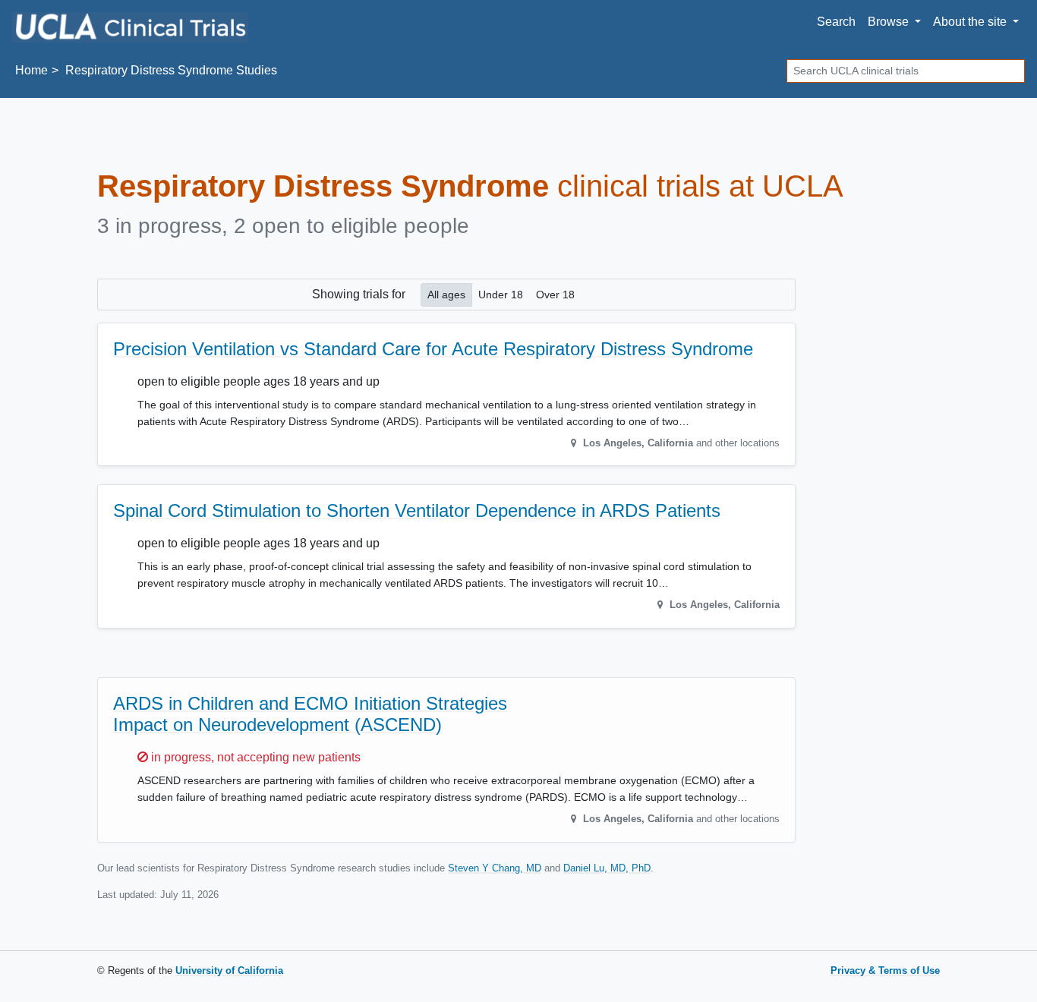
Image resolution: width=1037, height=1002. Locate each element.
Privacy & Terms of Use (885, 970)
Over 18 (555, 294)
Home (31, 70)
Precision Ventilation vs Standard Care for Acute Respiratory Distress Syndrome (433, 349)
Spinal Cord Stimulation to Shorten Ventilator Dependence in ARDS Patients (416, 510)
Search (836, 21)
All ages (446, 294)
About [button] (970, 21)
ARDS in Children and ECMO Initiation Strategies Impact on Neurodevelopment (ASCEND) (310, 714)
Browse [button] (890, 21)
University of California (229, 970)
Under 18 (500, 294)
